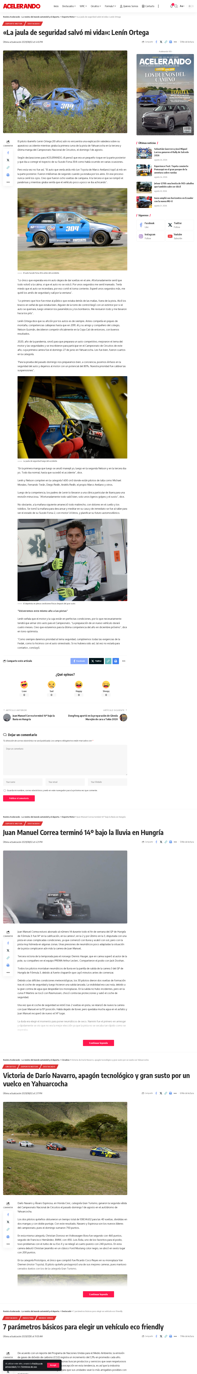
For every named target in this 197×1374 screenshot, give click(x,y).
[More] (175, 41)
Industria (28, 1318)
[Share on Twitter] (161, 41)
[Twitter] (180, 225)
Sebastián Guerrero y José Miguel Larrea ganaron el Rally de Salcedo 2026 (171, 152)
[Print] (170, 41)
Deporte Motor (14, 23)
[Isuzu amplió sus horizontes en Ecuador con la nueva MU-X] (144, 202)
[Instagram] (151, 236)
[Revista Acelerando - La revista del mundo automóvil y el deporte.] (21, 6)
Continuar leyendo (98, 1043)
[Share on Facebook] (156, 41)
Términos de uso (29, 1367)
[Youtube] (180, 236)
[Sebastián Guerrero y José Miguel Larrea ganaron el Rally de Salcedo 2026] (144, 153)
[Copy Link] (166, 41)
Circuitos (11, 1066)
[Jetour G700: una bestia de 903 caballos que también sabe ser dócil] (144, 187)
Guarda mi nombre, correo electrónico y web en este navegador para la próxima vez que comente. (52, 790)
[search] (176, 6)
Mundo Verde (46, 1318)
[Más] (158, 6)
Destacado (34, 23)
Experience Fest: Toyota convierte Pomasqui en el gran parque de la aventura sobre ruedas (171, 169)
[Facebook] (151, 225)
